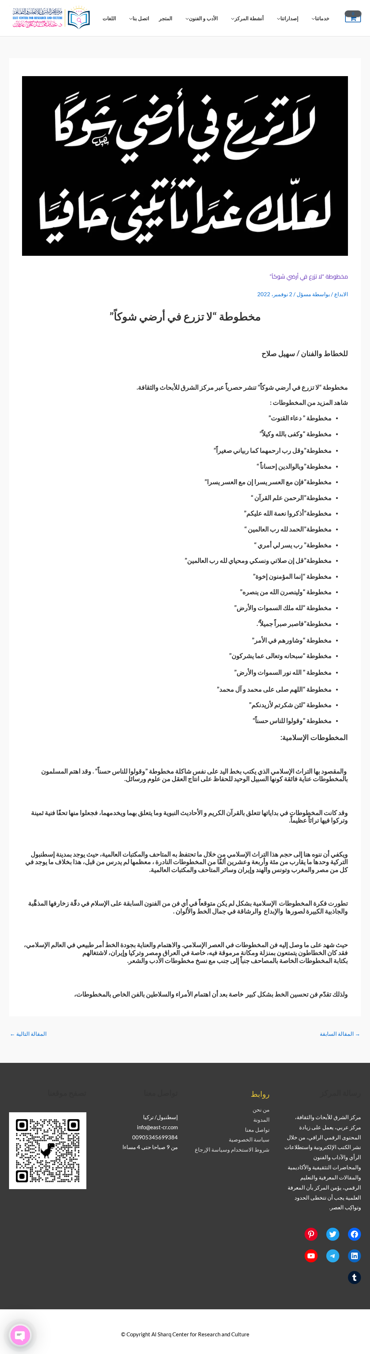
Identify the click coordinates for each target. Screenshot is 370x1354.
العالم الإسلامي (46, 944)
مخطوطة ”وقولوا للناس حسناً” (292, 720)
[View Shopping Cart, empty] (353, 18)
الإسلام (100, 903)
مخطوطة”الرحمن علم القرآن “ (291, 497)
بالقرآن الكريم (226, 812)
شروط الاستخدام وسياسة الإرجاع (232, 1149)
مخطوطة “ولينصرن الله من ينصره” (286, 592)
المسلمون (54, 771)
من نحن (261, 1109)
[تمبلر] (354, 1277)
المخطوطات (289, 402)
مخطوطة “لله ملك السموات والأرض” (283, 608)
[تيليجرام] (332, 1255)
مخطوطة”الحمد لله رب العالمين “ (288, 529)
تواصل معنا (257, 1129)
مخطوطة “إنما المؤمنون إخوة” (292, 576)
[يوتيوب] (311, 1255)
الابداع (341, 294)
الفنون (152, 903)
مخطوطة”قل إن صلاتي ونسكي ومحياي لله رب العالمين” (258, 560)
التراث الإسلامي (292, 771)
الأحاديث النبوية (183, 812)
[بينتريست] (311, 1234)
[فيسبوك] (354, 1234)
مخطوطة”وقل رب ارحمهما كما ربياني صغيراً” (273, 450)
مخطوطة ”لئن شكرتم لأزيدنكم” (290, 705)
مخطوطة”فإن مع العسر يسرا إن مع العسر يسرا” (268, 482)
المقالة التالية (28, 1033)
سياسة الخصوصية (249, 1139)
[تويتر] (332, 1234)
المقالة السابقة (340, 1033)
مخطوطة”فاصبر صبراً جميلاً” (295, 623)
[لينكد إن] (354, 1255)
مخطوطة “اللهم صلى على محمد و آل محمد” (274, 689)
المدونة (261, 1119)
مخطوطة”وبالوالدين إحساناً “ (294, 466)
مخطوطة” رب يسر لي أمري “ (293, 545)
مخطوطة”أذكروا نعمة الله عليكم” (288, 513)
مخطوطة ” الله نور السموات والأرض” (283, 672)
